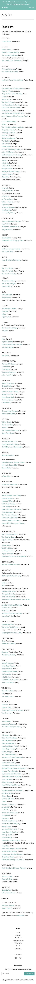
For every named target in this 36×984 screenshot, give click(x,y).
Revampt (5, 188)
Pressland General (8, 905)
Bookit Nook (6, 810)
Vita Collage (6, 141)
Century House (7, 876)
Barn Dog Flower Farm (9, 746)
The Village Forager (8, 284)
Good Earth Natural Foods (11, 108)
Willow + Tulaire (7, 202)
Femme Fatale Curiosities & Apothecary (16, 599)
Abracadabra (6, 807)
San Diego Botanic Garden (11, 105)
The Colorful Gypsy (8, 537)
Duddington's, (6, 238)
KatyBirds (5, 163)
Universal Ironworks (8, 69)
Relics (4, 314)
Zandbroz (5, 652)
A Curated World (7, 375)
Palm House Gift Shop (9, 829)
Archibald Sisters (8, 793)
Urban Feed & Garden (9, 851)
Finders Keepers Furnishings (11, 777)
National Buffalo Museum (11, 565)
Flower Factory (7, 908)
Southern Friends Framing (11, 249)
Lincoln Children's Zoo (9, 441)
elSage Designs (7, 782)
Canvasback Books (8, 594)
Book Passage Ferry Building (11, 155)
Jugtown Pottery (7, 554)
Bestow (4, 583)
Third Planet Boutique (9, 738)
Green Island (6, 403)
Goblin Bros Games (8, 138)
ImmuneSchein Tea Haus (10, 520)
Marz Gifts (5, 177)
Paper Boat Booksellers (10, 832)
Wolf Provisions (7, 548)
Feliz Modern (6, 677)
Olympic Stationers (8, 804)
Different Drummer (8, 644)
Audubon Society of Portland (12, 605)
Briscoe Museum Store (10, 680)
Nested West (6, 890)
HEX (3, 586)
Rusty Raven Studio (8, 763)
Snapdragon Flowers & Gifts (11, 633)
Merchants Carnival (8, 655)
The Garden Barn (7, 425)
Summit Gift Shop (8, 799)
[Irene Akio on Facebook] (16, 958)
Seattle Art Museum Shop (11, 840)
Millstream (5, 735)
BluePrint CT (6, 224)
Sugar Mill (5, 205)
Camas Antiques (7, 752)
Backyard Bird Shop (8, 591)
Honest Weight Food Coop (11, 495)
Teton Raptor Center (9, 893)
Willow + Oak (6, 99)
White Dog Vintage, (9, 504)
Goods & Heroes (7, 400)
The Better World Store (10, 627)
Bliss (3, 339)
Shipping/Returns (18, 940)
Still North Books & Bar (10, 465)
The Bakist (5, 356)
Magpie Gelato (7, 879)
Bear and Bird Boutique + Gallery (13, 523)
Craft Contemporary (9, 121)
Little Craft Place (8, 682)
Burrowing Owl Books (9, 671)
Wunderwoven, (7, 713)
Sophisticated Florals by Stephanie (14, 556)
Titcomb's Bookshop (9, 372)
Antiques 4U (6, 815)
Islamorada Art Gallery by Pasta (12, 240)
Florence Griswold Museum (11, 221)
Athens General (7, 498)
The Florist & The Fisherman (11, 61)
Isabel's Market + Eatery (10, 391)
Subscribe (29, 974)
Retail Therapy (7, 837)
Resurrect (5, 135)
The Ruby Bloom (7, 268)
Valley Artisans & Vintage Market (13, 462)
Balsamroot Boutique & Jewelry (13, 860)
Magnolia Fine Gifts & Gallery (12, 94)
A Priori (4, 97)
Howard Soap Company (10, 411)
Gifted (4, 124)
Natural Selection (8, 455)
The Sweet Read (7, 252)
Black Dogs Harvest (8, 749)
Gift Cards (18, 948)
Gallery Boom (6, 796)
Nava (3, 641)
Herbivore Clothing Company (12, 613)
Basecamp (5, 818)
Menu (6, 8)
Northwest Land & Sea (9, 813)
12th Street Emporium (9, 484)
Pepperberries (6, 721)
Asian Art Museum (8, 152)
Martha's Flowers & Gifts (10, 52)
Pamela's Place (7, 295)
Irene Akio (17, 980)
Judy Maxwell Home (9, 309)
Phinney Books (7, 835)
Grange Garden (7, 169)
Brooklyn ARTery (7, 501)
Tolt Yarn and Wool (8, 754)
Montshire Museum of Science (13, 710)
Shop (18, 932)
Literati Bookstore (8, 383)
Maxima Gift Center (9, 364)
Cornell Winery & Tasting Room (13, 88)
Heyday (4, 428)
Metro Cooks (6, 49)
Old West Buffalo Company (11, 576)
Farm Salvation (7, 779)
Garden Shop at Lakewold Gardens (14, 768)
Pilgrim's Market (7, 271)
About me (18, 938)
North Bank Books (8, 857)
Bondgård (5, 311)
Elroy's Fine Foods (8, 130)
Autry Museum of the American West (15, 116)
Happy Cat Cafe (7, 394)
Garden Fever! (7, 608)
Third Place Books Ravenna (11, 849)
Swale (4, 801)
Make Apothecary (8, 743)
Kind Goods (6, 369)
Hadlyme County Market (10, 227)
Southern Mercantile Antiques (12, 80)
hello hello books (8, 347)
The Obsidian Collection (10, 430)
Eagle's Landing (7, 540)
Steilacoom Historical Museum (13, 854)
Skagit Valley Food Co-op (11, 785)
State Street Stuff (8, 397)
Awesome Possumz (8, 724)
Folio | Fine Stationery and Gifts (13, 113)
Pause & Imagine (7, 663)
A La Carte (5, 196)
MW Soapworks (7, 741)
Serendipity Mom (8, 624)
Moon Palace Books (8, 414)
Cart (32, 8)
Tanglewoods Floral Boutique (12, 790)
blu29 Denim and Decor (10, 534)
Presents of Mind (8, 616)
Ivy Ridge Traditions (8, 551)
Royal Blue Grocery (8, 666)
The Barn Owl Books (9, 274)
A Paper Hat (6, 476)
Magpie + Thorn (7, 91)
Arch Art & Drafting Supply (11, 149)
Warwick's (5, 144)
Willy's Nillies (6, 297)
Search (18, 946)
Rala (3, 694)
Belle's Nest (6, 166)
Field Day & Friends (8, 133)
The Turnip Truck (7, 696)
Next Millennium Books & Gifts (12, 447)
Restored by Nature (8, 213)
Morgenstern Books (8, 281)
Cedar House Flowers (9, 821)
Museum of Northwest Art (11, 766)
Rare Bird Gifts (7, 286)
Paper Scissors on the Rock (11, 774)
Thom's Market (7, 669)
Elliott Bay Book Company (11, 824)
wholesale (20, 915)
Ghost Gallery (6, 826)
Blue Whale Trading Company (12, 344)
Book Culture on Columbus (11, 509)
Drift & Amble (6, 210)
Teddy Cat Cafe (7, 191)
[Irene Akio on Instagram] (20, 958)
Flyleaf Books (6, 545)
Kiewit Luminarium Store (10, 444)
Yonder (4, 160)
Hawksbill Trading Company (11, 727)
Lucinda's (5, 331)
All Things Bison (7, 199)
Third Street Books (8, 597)
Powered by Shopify (27, 980)
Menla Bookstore (8, 512)
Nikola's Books (7, 386)
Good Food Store (8, 433)
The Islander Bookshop (10, 55)
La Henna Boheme (8, 207)
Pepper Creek (6, 317)
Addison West (6, 707)
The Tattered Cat (8, 691)
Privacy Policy (18, 943)
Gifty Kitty (5, 610)
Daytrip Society (7, 342)
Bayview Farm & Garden (10, 771)
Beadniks (5, 705)
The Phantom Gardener (10, 515)
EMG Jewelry (6, 674)
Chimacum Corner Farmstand (12, 757)
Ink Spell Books (7, 110)
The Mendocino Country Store (12, 127)
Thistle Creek (6, 422)
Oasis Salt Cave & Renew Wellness (14, 868)
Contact (18, 935)
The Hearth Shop (8, 102)
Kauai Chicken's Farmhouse (11, 260)
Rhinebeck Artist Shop (10, 518)
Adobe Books (6, 146)
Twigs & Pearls (7, 229)
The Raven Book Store (9, 328)
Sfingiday (5, 846)
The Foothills (6, 468)
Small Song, (6, 507)
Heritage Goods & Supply (10, 171)
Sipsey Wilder (6, 41)
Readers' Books (7, 174)
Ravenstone (6, 367)
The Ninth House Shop (10, 72)
